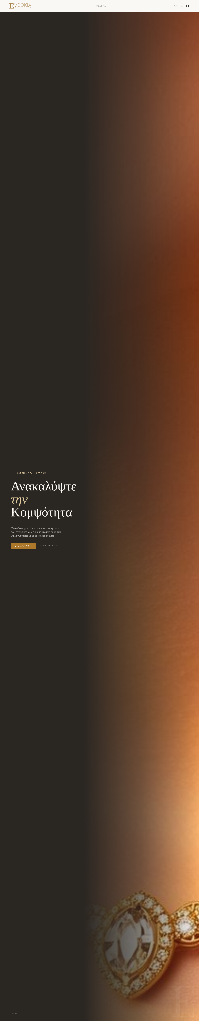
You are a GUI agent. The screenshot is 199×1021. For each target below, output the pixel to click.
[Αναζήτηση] (175, 6)
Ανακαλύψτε (22, 546)
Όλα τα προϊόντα (50, 546)
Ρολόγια (101, 6)
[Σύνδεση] (181, 6)
